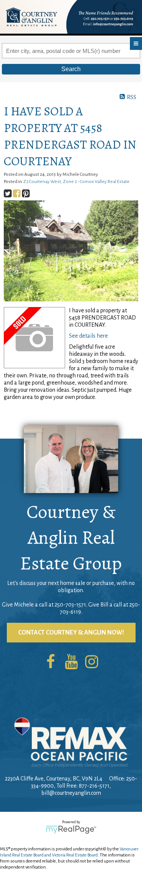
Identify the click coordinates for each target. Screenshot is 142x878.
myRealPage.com (71, 829)
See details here (88, 336)
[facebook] (50, 662)
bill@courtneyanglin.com (71, 793)
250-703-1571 (70, 605)
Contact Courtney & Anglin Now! (71, 632)
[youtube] (71, 662)
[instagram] (91, 662)
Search (71, 69)
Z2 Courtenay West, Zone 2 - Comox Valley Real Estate (76, 181)
